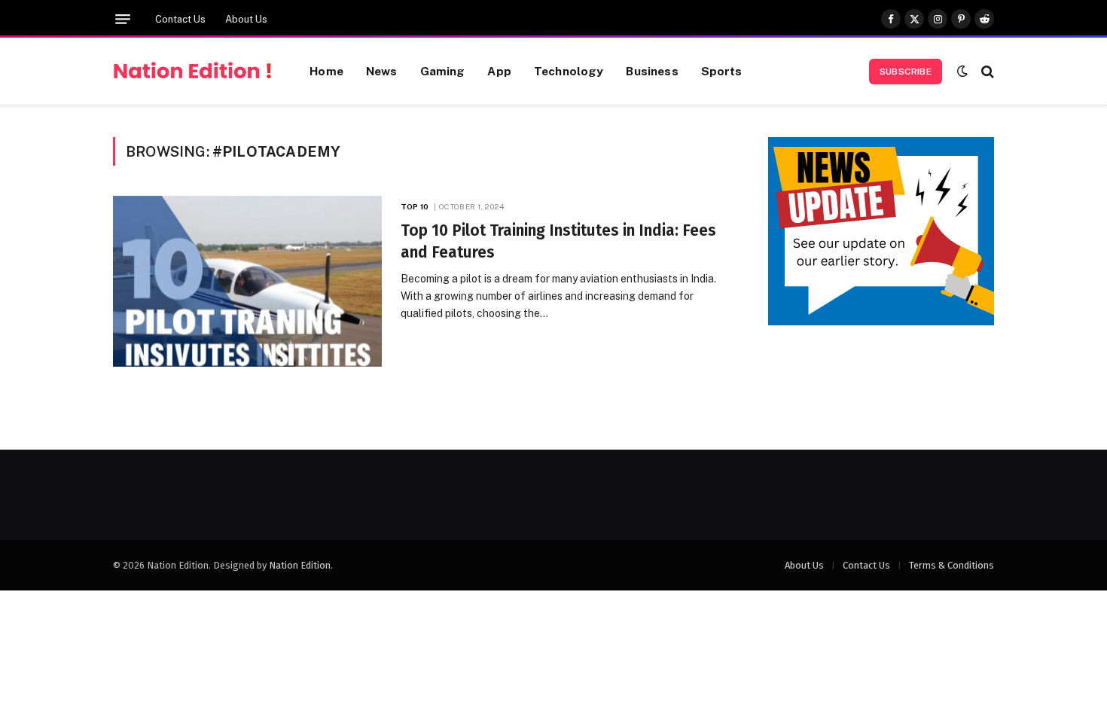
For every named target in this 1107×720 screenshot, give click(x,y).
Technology (569, 71)
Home (326, 71)
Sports (722, 71)
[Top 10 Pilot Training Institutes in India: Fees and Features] (247, 281)
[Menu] (122, 19)
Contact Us (180, 19)
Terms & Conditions (951, 565)
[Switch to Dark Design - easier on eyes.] (962, 71)
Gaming (442, 71)
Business (652, 71)
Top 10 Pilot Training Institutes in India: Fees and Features (558, 241)
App (499, 71)
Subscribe (906, 71)
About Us (246, 19)
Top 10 (414, 206)
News (382, 71)
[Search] (986, 71)
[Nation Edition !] (192, 71)
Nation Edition (300, 565)
